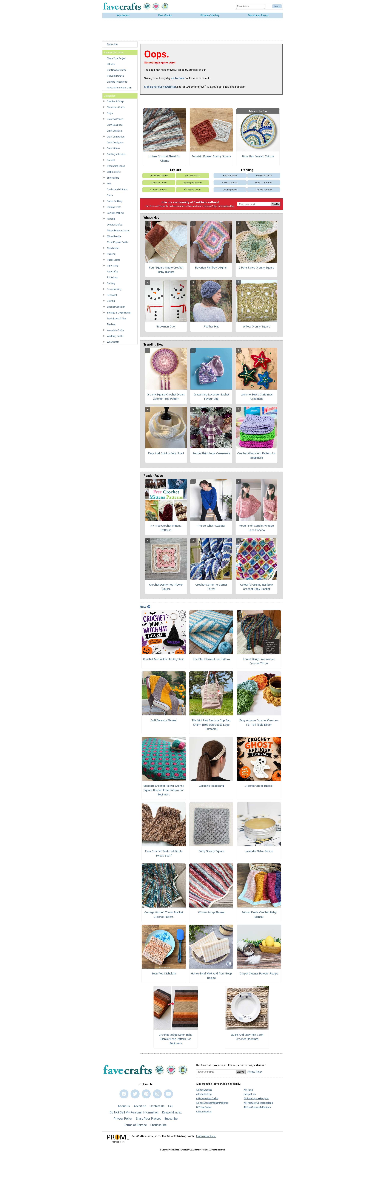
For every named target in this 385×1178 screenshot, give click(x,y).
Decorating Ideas (116, 166)
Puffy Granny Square (211, 851)
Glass (110, 195)
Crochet (111, 160)
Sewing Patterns (230, 182)
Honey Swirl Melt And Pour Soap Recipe (211, 976)
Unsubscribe (158, 1125)
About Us (124, 1106)
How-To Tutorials (263, 182)
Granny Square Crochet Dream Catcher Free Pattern (166, 397)
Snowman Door (166, 326)
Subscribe (112, 44)
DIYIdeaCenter (203, 1107)
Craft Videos (113, 148)
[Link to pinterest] (146, 1093)
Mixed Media (114, 236)
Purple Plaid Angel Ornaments (211, 453)
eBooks (111, 64)
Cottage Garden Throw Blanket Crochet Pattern (163, 915)
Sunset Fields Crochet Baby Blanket (259, 915)
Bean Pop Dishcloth (163, 973)
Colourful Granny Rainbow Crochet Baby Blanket (256, 587)
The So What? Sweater (211, 525)
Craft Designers (115, 142)
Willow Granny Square (256, 326)
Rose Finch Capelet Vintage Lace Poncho (256, 528)
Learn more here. (206, 1136)
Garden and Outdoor (117, 189)
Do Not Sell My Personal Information (133, 1112)
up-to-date (177, 78)
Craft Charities (114, 130)
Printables (112, 277)
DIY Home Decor (192, 189)
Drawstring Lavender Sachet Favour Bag (211, 397)
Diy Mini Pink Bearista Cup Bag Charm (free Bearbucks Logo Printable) (211, 725)
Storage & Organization (119, 312)
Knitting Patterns (264, 189)
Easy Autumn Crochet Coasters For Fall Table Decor (259, 722)
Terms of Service (135, 1125)
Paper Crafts (113, 259)
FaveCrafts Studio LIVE (119, 87)
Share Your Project (116, 58)
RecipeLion (250, 1094)
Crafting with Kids (116, 154)
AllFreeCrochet (204, 1089)
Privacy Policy (210, 206)
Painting (111, 254)
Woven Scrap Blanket (211, 912)
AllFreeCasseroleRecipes (257, 1107)
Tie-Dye (111, 324)
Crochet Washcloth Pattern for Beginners (256, 455)
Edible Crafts (114, 171)
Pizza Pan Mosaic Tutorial (258, 156)
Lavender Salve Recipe (259, 851)
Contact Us (157, 1106)
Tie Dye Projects (264, 175)
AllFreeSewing (203, 1111)
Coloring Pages (115, 119)
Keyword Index (172, 1112)
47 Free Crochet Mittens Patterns (166, 528)
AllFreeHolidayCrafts (207, 1098)
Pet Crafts (112, 271)
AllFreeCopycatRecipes (256, 1098)
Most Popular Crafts (117, 242)
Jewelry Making (115, 213)
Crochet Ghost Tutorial (259, 785)
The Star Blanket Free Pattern (211, 659)
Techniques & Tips (116, 318)
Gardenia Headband (211, 785)
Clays (110, 113)
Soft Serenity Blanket (164, 720)
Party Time (112, 265)
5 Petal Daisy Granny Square (256, 267)
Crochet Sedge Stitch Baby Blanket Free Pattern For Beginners (175, 1039)
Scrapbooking (114, 289)
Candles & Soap (115, 101)
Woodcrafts (113, 342)
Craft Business (115, 125)
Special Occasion (116, 306)
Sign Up (275, 204)
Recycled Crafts (115, 75)
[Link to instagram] (157, 1093)
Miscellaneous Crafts (118, 230)
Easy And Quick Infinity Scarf (166, 453)
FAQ (170, 1106)
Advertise (139, 1106)
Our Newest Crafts (116, 70)
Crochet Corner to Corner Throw (211, 587)
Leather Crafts (114, 224)
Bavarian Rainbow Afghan (211, 267)
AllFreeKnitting (204, 1094)
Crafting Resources (117, 81)
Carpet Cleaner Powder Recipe (259, 973)
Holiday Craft (114, 207)
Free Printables (230, 175)
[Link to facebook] (123, 1093)
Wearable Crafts (115, 330)
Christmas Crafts (116, 107)
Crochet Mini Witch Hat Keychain (163, 659)
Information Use (226, 206)
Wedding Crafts (115, 336)
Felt (109, 183)
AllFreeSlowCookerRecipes (258, 1102)
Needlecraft (113, 248)
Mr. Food (248, 1089)
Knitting (111, 218)
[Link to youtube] (168, 1093)
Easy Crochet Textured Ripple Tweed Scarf (163, 853)
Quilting (111, 283)
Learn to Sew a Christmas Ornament (256, 397)
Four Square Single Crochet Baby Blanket (166, 270)
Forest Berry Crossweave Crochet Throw (259, 661)
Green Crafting (114, 201)
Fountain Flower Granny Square (211, 156)
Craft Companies (116, 136)
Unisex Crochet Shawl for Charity (164, 158)
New (143, 607)
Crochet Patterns (158, 189)
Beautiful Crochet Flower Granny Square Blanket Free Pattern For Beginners (163, 790)
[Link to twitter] (135, 1093)
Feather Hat (211, 326)
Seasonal (112, 295)
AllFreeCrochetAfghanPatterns (212, 1102)
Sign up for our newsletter (160, 86)
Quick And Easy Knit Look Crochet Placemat (247, 1037)
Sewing (111, 301)
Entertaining (113, 177)
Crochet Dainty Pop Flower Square (166, 587)
